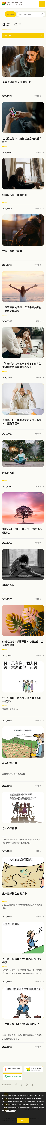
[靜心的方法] (23, 453)
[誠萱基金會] (33, 1069)
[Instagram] (21, 1085)
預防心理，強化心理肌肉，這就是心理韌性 (22, 530)
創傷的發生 (8, 585)
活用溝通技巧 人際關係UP (16, 82)
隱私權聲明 (10, 1110)
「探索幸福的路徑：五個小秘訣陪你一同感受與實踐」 (22, 309)
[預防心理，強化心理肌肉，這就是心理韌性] (23, 508)
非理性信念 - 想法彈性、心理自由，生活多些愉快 (23, 643)
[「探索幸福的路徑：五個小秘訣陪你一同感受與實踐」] (23, 286)
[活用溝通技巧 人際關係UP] (23, 61)
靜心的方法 (8, 472)
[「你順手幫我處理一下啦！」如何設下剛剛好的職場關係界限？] (23, 342)
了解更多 (37, 96)
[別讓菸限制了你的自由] (23, 173)
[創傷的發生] (23, 564)
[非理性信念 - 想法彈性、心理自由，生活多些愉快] (23, 620)
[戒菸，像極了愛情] (23, 230)
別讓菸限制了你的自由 (14, 194)
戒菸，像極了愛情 (12, 251)
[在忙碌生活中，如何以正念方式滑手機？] (23, 117)
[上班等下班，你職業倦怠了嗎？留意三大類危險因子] (23, 399)
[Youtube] (27, 1085)
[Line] (32, 1085)
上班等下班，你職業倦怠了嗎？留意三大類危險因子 (22, 421)
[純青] (12, 1076)
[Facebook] (15, 1085)
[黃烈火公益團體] (12, 1069)
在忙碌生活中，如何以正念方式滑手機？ (22, 140)
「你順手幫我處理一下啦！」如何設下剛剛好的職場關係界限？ (22, 365)
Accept (23, 1120)
